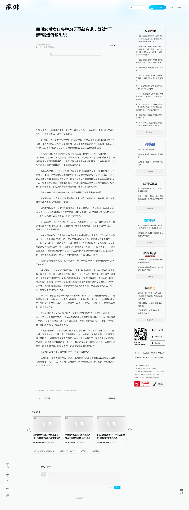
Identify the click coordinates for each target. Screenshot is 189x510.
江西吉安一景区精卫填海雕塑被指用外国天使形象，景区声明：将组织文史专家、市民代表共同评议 (149, 107)
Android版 (159, 330)
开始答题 (150, 277)
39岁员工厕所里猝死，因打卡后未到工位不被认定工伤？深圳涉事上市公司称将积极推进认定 (149, 38)
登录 (171, 7)
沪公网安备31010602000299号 (145, 368)
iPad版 (157, 343)
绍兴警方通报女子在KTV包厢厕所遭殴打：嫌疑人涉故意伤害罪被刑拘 (149, 78)
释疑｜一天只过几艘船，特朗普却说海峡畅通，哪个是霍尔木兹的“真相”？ (150, 199)
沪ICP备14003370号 (141, 365)
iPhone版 (158, 337)
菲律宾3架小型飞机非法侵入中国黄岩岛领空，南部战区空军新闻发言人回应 (149, 96)
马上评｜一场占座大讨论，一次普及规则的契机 (150, 190)
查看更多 (150, 171)
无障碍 (179, 7)
